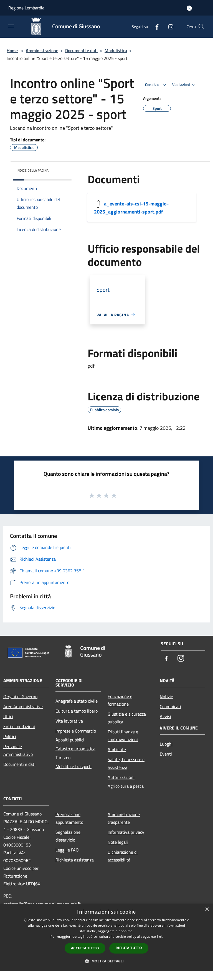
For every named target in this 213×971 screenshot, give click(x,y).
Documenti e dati (81, 50)
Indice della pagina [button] (33, 170)
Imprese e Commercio (75, 731)
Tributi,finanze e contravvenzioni (123, 735)
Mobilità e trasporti (73, 766)
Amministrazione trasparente (124, 818)
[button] (106, 961)
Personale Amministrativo (18, 750)
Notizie (166, 696)
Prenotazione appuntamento (69, 818)
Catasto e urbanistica (75, 748)
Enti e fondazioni (19, 726)
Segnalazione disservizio (67, 836)
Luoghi (166, 744)
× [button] (207, 910)
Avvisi (165, 716)
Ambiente (117, 749)
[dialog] (106, 937)
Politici (9, 736)
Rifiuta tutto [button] (129, 947)
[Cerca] (201, 26)
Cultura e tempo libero (76, 711)
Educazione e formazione (120, 700)
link (160, 936)
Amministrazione (42, 50)
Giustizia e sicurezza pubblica (127, 718)
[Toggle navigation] (11, 26)
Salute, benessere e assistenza (126, 763)
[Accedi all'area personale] (189, 8)
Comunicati (170, 706)
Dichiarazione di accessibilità (123, 856)
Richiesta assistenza (74, 859)
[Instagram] (168, 26)
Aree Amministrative (23, 706)
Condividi (153, 85)
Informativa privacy (126, 832)
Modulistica (116, 50)
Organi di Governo (20, 696)
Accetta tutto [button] (85, 948)
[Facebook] (154, 26)
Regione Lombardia (26, 7)
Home (12, 50)
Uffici (8, 716)
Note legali (118, 842)
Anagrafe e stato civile (76, 701)
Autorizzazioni (121, 777)
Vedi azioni (181, 85)
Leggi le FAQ (67, 850)
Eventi (166, 754)
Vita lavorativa (69, 721)
